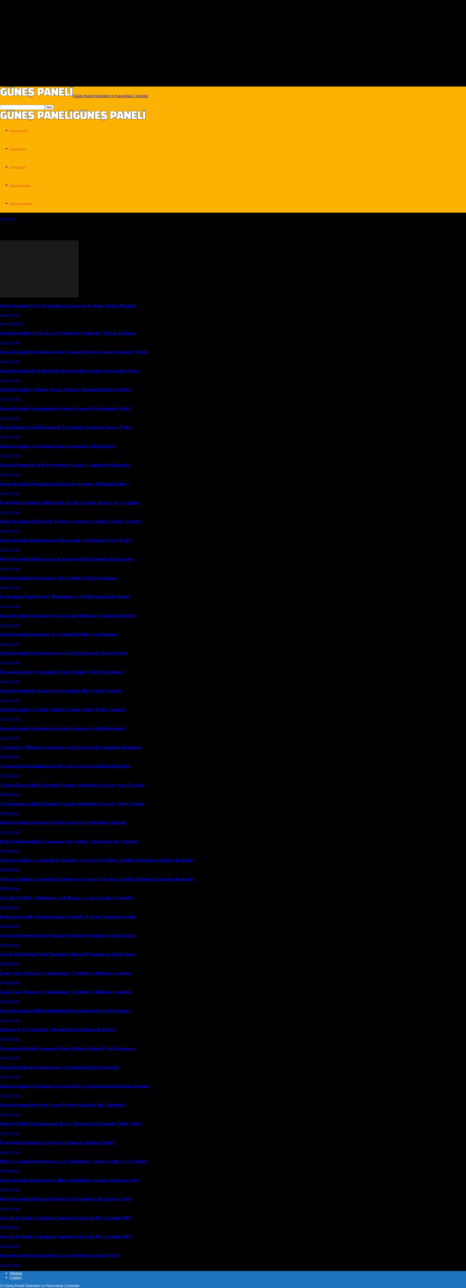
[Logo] (36, 119)
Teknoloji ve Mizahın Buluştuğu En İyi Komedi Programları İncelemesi (71, 747)
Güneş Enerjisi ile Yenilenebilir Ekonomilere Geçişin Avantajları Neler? (70, 370)
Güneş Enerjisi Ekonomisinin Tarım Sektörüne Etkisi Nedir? (60, 1255)
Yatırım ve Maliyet (21, 203)
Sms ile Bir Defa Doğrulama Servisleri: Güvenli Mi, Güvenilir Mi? (65, 1217)
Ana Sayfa (8, 219)
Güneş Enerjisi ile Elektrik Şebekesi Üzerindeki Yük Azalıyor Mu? (65, 1198)
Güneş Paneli (18, 148)
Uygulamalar (18, 167)
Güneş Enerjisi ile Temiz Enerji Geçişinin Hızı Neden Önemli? (61, 690)
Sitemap (16, 1273)
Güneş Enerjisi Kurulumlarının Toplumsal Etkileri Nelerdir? (60, 1067)
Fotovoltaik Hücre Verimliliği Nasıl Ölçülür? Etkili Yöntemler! (62, 672)
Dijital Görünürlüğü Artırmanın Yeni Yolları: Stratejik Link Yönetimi (69, 841)
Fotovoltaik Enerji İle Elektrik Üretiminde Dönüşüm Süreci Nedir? (66, 427)
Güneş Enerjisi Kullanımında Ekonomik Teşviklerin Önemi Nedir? (66, 540)
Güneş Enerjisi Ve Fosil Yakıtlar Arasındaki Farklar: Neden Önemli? (68, 305)
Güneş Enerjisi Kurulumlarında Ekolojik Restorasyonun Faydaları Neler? (74, 351)
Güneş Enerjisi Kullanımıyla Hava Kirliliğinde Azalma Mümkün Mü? (70, 1180)
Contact (16, 1277)
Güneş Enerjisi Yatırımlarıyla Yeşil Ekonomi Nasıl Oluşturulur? (63, 728)
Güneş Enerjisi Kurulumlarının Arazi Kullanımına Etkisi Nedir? (64, 653)
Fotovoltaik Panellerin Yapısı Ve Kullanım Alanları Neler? (57, 1142)
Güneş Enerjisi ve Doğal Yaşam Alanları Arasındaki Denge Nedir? (65, 389)
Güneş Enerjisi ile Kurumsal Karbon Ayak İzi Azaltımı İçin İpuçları (67, 558)
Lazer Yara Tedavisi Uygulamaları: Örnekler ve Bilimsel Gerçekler (66, 973)
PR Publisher (10, 756)
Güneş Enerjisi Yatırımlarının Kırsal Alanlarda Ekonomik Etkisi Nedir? (71, 1123)
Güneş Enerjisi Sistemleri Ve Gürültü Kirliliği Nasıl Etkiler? (59, 634)
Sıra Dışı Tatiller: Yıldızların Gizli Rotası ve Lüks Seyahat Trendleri (67, 897)
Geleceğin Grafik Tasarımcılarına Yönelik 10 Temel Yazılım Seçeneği (67, 916)
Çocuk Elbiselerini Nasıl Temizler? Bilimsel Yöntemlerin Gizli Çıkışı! (67, 935)
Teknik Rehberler (20, 185)
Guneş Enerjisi (18, 130)
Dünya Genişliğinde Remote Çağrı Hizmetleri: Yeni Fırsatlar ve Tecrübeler (73, 1161)
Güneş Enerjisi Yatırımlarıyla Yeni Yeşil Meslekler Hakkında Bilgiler (67, 615)
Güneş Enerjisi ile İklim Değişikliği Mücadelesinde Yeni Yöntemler (65, 1010)
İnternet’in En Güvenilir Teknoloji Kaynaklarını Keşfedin (57, 1029)
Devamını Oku (11, 324)
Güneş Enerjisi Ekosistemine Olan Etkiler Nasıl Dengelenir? (59, 577)
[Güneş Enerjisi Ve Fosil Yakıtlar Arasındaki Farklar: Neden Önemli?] (39, 296)
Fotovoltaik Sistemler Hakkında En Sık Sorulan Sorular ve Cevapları (69, 502)
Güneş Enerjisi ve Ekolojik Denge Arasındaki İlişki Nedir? (58, 446)
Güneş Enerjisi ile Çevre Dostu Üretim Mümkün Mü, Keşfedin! (62, 1104)
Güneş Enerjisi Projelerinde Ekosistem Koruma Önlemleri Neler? (64, 483)
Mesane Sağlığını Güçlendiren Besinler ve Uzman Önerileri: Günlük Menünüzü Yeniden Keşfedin (96, 860)
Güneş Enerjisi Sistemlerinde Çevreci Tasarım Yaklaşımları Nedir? (65, 408)
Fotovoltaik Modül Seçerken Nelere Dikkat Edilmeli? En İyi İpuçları (68, 1048)
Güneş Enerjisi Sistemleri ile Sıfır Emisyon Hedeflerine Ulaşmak (63, 822)
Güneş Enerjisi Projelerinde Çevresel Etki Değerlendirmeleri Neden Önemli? (75, 1086)
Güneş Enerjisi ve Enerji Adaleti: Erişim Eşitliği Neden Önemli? (63, 709)
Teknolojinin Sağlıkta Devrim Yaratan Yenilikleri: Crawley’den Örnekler (72, 785)
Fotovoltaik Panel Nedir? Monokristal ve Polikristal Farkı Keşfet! (65, 596)
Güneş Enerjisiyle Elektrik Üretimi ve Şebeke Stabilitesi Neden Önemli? (70, 521)
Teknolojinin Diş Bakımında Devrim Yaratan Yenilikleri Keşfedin (64, 766)
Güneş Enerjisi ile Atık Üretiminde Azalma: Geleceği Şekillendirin (65, 464)
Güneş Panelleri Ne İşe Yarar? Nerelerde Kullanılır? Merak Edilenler (68, 333)
